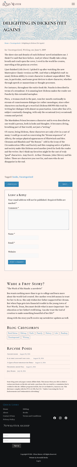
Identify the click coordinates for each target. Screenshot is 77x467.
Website (12, 251)
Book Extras (12, 333)
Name (11, 234)
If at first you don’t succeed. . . (19, 358)
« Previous (12, 184)
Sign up (16, 446)
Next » (65, 184)
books (15, 177)
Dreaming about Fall (15, 367)
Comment (13, 208)
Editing (23, 333)
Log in (38, 461)
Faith (31, 333)
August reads (12, 354)
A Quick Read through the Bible (20, 362)
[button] (73, 4)
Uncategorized (15, 50)
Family (39, 333)
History (48, 333)
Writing (26, 50)
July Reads (11, 371)
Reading (64, 333)
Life (56, 333)
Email (11, 243)
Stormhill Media (42, 458)
